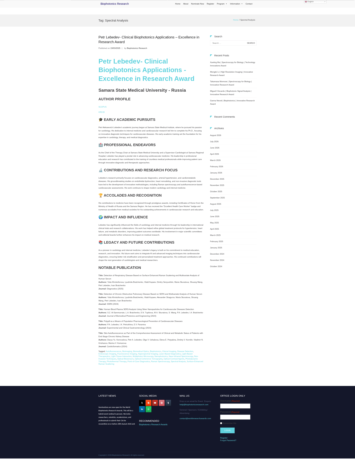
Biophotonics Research (115, 3)
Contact (249, 4)
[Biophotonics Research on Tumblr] (168, 403)
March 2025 (215, 235)
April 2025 (214, 229)
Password (229, 412)
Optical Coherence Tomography (149, 359)
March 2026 (215, 160)
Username (230, 401)
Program (221, 4)
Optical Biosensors (125, 359)
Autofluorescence (113, 351)
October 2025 (216, 191)
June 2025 (214, 216)
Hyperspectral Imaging (148, 354)
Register (210, 4)
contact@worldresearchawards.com (195, 418)
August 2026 (215, 135)
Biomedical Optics (141, 351)
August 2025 (215, 204)
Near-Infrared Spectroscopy (181, 356)
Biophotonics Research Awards (153, 424)
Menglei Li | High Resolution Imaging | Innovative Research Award (231, 73)
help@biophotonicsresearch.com (194, 404)
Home (177, 4)
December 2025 (217, 179)
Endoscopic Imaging (107, 354)
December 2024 (217, 254)
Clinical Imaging (169, 351)
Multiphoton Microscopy (143, 356)
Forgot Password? (228, 440)
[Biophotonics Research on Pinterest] (162, 403)
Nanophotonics (161, 356)
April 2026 (214, 154)
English (310, 2)
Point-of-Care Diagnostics (138, 361)
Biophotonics (155, 351)
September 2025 (217, 198)
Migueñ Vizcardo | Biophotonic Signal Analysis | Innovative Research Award (230, 92)
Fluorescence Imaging (127, 354)
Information (235, 4)
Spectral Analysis (178, 361)
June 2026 (214, 148)
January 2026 (216, 173)
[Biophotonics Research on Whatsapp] (148, 409)
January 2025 (216, 248)
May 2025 (214, 223)
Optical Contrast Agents (174, 359)
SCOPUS (102, 107)
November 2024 (217, 260)
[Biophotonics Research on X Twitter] (142, 403)
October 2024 (216, 266)
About (185, 4)
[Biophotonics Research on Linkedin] (142, 409)
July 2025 (214, 210)
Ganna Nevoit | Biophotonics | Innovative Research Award (232, 102)
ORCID (101, 112)
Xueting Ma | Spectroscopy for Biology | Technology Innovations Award (232, 64)
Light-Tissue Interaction (121, 356)
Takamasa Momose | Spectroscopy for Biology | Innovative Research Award (231, 83)
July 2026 (214, 141)
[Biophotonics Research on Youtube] (155, 403)
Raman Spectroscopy (160, 361)
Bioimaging (127, 351)
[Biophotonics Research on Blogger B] (148, 403)
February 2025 (216, 241)
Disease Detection (185, 351)
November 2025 (217, 185)
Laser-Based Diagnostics (170, 354)
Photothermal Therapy (116, 361)
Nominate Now (197, 4)
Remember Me (229, 423)
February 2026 (216, 166)
